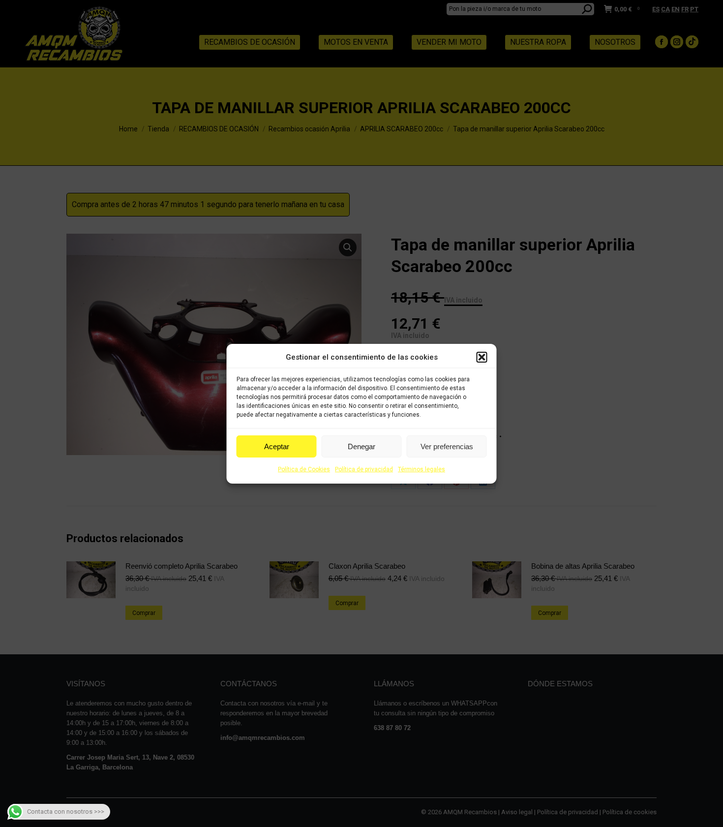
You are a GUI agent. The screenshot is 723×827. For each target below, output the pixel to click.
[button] (482, 357)
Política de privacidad (364, 469)
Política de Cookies (304, 469)
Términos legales (421, 469)
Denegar (361, 446)
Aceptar (276, 446)
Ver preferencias (447, 446)
